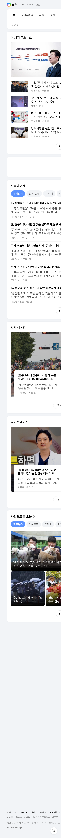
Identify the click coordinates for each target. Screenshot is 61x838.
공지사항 (53, 812)
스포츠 (30, 4)
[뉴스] (14, 4)
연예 (22, 4)
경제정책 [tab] (18, 193)
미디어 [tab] (49, 193)
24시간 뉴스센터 (38, 812)
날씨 (37, 4)
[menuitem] (14, 15)
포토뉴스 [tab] (18, 524)
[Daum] (9, 4)
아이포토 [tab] (33, 524)
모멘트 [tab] (48, 524)
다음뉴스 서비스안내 (17, 812)
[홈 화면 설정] (53, 830)
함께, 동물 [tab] (34, 193)
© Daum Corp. (14, 827)
